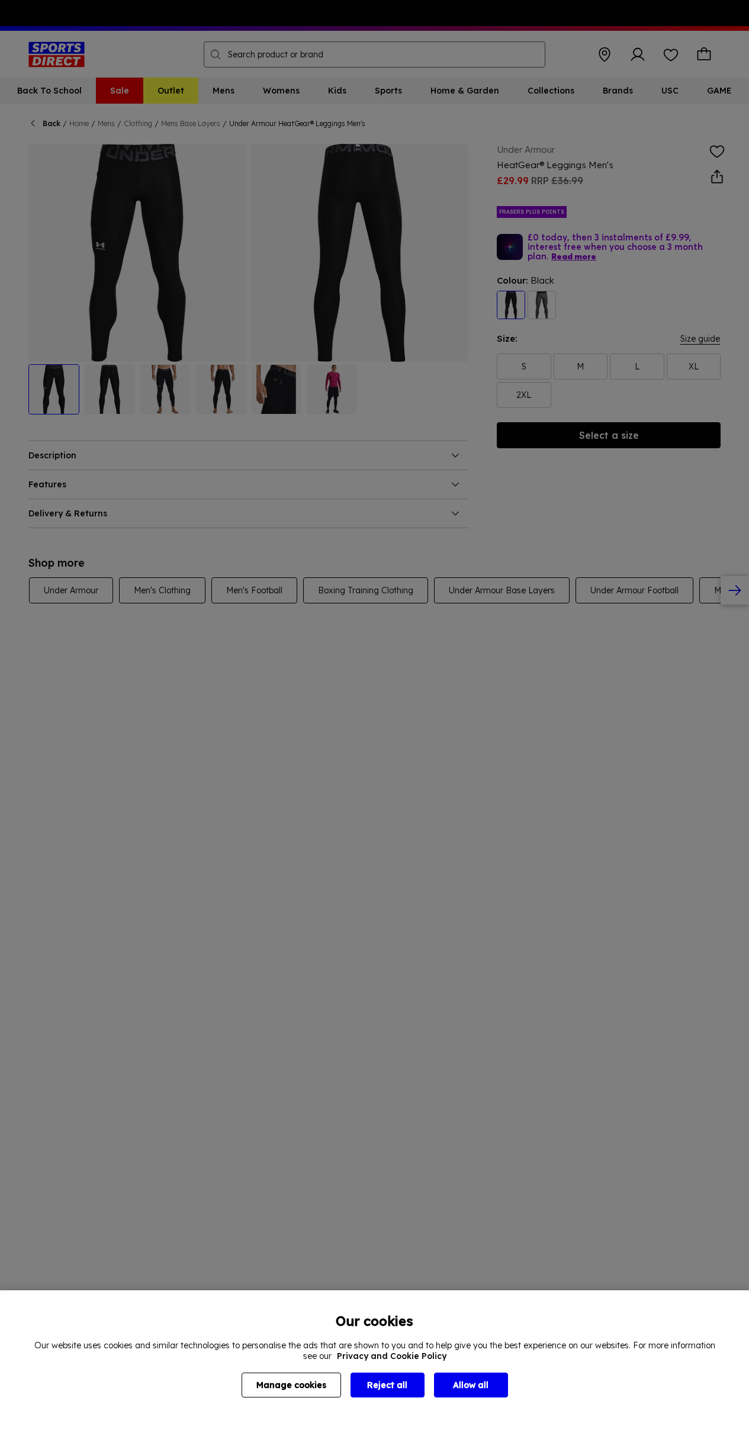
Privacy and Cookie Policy (391, 1356)
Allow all (470, 1385)
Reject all (387, 1385)
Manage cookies (291, 1385)
